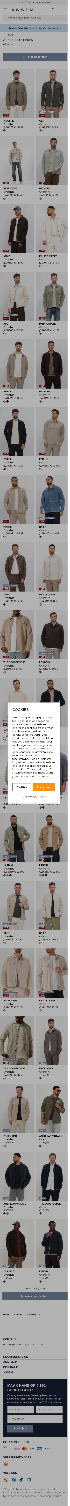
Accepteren (44, 787)
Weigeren (21, 787)
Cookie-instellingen (34, 796)
